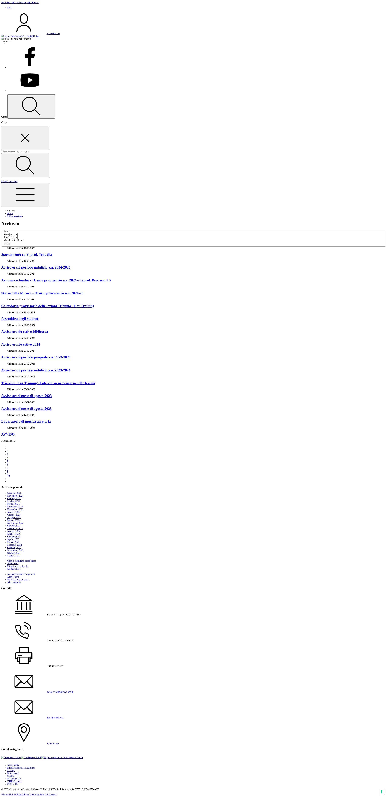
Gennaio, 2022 (14, 547)
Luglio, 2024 (13, 501)
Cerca (4, 122)
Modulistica (12, 563)
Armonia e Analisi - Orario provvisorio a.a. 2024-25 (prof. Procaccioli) (56, 280)
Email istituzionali (55, 717)
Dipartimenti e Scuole (17, 566)
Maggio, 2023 (14, 517)
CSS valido (12, 784)
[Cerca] (25, 165)
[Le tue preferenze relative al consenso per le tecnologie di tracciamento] (382, 792)
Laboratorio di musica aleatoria (26, 421)
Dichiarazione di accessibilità (21, 767)
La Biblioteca (13, 569)
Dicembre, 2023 (15, 506)
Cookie (10, 776)
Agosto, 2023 (13, 512)
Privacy (11, 770)
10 (8, 476)
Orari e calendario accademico (21, 560)
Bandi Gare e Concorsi (18, 579)
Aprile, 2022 (13, 539)
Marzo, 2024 (13, 504)
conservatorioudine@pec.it (60, 692)
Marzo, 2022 (13, 542)
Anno (6, 237)
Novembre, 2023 (15, 509)
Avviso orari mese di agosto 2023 (26, 396)
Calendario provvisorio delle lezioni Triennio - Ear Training (47, 306)
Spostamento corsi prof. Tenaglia (26, 254)
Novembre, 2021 (15, 550)
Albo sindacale (14, 582)
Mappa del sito (14, 778)
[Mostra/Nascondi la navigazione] (25, 195)
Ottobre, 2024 (14, 498)
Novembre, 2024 (15, 495)
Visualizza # (9, 240)
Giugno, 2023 (14, 514)
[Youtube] (30, 90)
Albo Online (13, 577)
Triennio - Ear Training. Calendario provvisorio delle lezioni (48, 383)
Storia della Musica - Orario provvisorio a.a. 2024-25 (42, 293)
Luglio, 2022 (13, 534)
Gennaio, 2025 (14, 493)
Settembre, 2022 (15, 528)
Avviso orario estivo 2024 (20, 344)
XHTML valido (14, 781)
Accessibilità (13, 765)
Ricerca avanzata (9, 181)
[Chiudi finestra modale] (25, 138)
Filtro (7, 243)
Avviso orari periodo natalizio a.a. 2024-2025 (35, 267)
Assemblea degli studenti (20, 319)
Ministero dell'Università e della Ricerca (20, 2)
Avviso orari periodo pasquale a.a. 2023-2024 (36, 357)
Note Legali (13, 773)
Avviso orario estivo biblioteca (24, 331)
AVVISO (8, 434)
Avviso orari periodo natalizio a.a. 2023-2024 (35, 370)
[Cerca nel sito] (31, 106)
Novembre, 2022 (15, 523)
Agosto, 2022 (13, 531)
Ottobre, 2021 (14, 553)
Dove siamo (53, 743)
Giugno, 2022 (14, 536)
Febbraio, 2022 (14, 544)
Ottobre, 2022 (14, 525)
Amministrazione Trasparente (21, 574)
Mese (6, 234)
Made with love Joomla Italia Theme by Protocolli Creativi (29, 794)
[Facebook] (30, 67)
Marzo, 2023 (13, 520)
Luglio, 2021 (13, 555)
